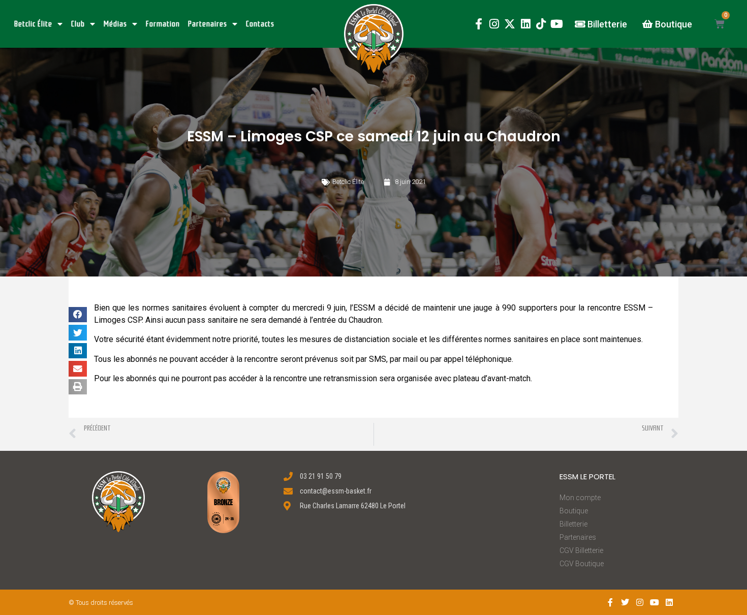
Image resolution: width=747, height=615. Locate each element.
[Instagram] (494, 24)
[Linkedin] (526, 24)
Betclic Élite (33, 23)
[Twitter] (625, 602)
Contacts (260, 23)
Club (78, 23)
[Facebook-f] (478, 24)
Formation (163, 23)
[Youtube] (557, 24)
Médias (115, 23)
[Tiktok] (541, 24)
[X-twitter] (510, 24)
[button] (373, 38)
